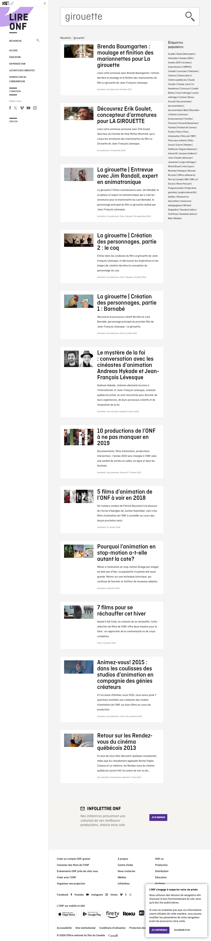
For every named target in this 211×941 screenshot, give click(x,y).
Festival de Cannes (186, 127)
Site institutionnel (85, 927)
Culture (182, 97)
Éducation (15, 57)
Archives (186, 62)
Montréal (172, 170)
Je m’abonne (158, 817)
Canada (172, 71)
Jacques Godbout (187, 153)
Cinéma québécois (177, 80)
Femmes (172, 123)
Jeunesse (173, 162)
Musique (182, 170)
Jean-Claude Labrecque (180, 157)
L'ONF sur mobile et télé (71, 905)
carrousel (182, 71)
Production (161, 865)
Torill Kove (173, 214)
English (13, 121)
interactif (172, 153)
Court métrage (183, 93)
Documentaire (184, 101)
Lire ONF (18, 22)
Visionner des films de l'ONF (73, 865)
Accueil (13, 50)
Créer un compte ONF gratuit (73, 858)
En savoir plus (182, 930)
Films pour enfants (177, 140)
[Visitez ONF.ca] (20, 3)
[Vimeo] (22, 108)
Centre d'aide (125, 865)
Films (179, 132)
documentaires (175, 106)
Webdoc (178, 218)
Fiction (171, 132)
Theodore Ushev (188, 209)
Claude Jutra (183, 84)
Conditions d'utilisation (112, 927)
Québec (172, 196)
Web (170, 218)
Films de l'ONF (188, 136)
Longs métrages (187, 162)
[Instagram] (35, 108)
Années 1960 (186, 58)
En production (17, 64)
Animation (173, 58)
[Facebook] (10, 108)
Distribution (161, 871)
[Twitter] (15, 108)
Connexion (15, 91)
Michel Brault (174, 166)
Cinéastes (193, 71)
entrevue (182, 114)
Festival (172, 127)
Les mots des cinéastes (22, 70)
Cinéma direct (184, 75)
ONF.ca (193, 179)
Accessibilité (64, 927)
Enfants (173, 114)
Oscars (171, 183)
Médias (122, 877)
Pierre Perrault (183, 183)
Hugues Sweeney (187, 149)
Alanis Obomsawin (185, 54)
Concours (185, 88)
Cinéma (172, 75)
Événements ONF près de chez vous (77, 871)
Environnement (175, 119)
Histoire (188, 145)
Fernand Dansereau (188, 123)
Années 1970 (174, 62)
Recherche (15, 41)
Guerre (179, 145)
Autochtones (174, 67)
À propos (123, 858)
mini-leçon (187, 166)
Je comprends (159, 930)
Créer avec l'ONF (66, 877)
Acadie (171, 54)
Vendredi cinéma (188, 214)
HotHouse (173, 149)
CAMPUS (186, 67)
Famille (188, 119)
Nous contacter (126, 871)
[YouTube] (28, 108)
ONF (187, 179)
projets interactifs (187, 192)
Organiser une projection (71, 883)
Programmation (176, 188)
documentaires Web (178, 110)
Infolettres (124, 883)
